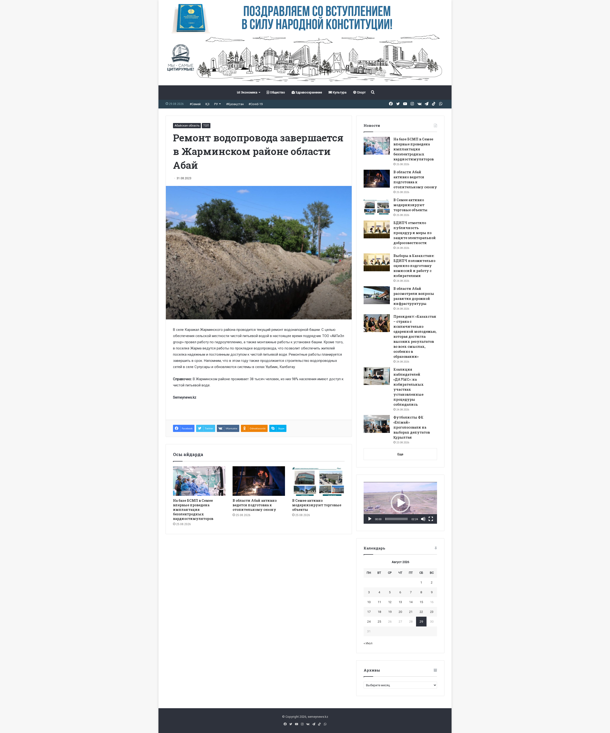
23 (431, 612)
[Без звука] (423, 519)
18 (379, 612)
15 (421, 602)
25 (379, 621)
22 (421, 612)
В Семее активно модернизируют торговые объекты (316, 505)
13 (400, 602)
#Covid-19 (256, 104)
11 (379, 602)
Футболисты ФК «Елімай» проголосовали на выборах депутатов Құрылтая (411, 427)
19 (389, 612)
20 (400, 612)
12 (389, 602)
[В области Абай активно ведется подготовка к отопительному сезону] (259, 481)
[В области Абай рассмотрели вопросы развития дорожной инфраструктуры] (377, 295)
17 (369, 612)
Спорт (361, 92)
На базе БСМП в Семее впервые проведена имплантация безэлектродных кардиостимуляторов (193, 509)
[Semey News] (305, 59)
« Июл (368, 643)
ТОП (206, 125)
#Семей (195, 104)
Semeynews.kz (184, 397)
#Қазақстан (235, 104)
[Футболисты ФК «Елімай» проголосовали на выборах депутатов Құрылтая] (377, 424)
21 (410, 612)
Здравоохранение (308, 92)
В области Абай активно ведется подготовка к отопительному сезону (255, 505)
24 (369, 621)
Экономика (248, 92)
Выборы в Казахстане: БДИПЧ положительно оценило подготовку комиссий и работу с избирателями (414, 265)
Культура (339, 92)
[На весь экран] (430, 519)
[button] (400, 503)
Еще (400, 454)
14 (410, 602)
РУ (216, 104)
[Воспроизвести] (369, 519)
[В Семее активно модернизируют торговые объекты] (318, 481)
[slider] (396, 519)
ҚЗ (207, 104)
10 (369, 602)
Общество (277, 92)
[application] (400, 503)
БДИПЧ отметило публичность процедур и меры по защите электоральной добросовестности (414, 232)
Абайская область (186, 125)
